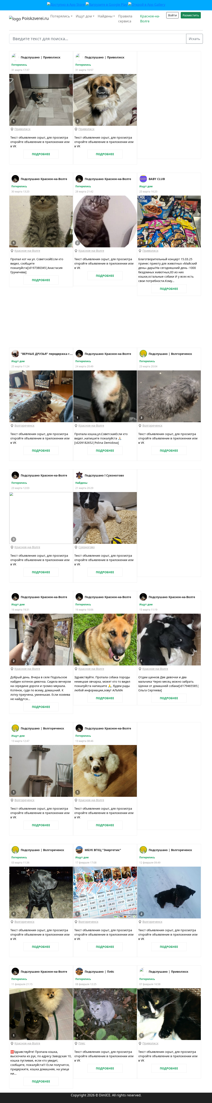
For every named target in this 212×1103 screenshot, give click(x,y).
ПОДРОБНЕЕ (41, 154)
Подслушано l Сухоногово (104, 475)
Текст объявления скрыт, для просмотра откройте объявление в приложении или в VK (40, 141)
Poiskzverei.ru (33, 18)
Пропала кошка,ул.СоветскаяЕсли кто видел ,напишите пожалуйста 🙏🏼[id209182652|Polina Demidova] (101, 438)
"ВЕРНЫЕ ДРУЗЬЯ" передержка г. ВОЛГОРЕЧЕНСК (47, 354)
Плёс (81, 1043)
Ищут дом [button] (84, 16)
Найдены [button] (105, 16)
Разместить (191, 15)
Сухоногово (86, 547)
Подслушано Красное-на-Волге (44, 179)
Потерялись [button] (60, 16)
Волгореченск (24, 425)
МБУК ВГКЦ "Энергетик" (103, 850)
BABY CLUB (157, 179)
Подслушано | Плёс (99, 972)
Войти (172, 15)
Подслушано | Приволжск (40, 57)
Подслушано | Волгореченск (170, 354)
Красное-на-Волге (150, 18)
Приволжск (22, 129)
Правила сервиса (125, 18)
